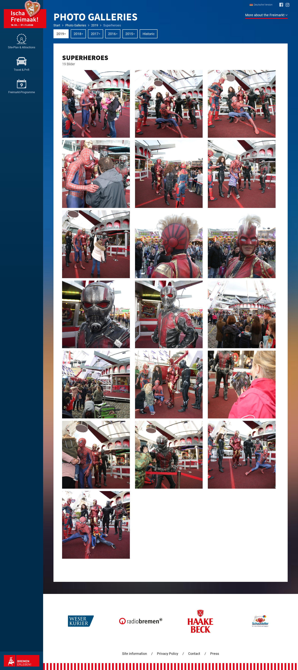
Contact (194, 654)
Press (214, 654)
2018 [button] (77, 34)
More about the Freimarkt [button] (265, 15)
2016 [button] (112, 34)
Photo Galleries (75, 25)
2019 (94, 25)
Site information (134, 654)
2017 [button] (94, 34)
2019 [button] (60, 34)
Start (56, 25)
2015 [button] (129, 34)
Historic (149, 34)
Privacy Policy (167, 654)
